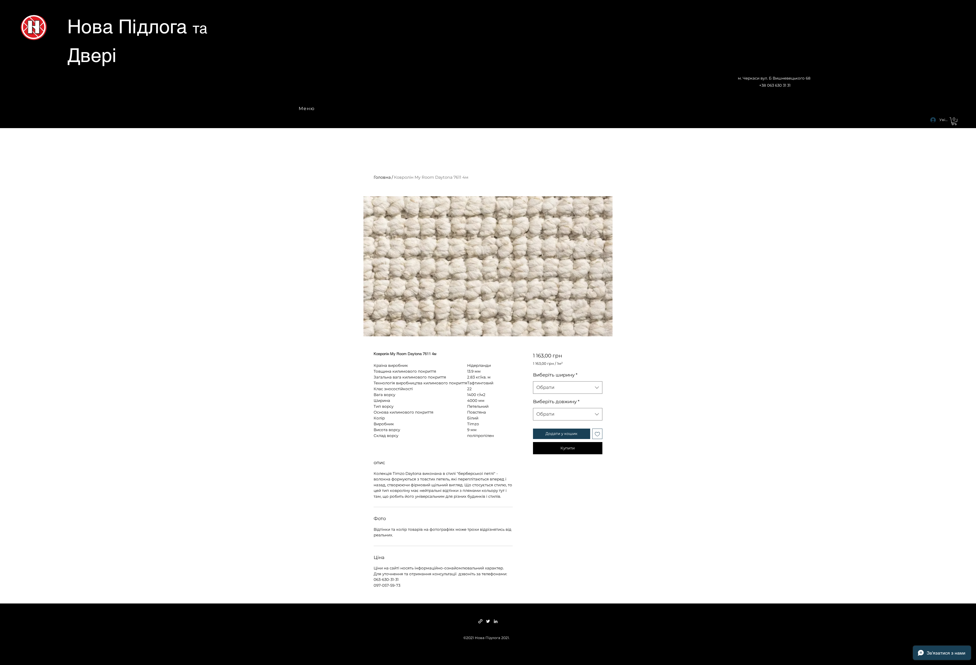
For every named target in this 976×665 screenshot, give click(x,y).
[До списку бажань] (597, 434)
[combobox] (567, 387)
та (199, 28)
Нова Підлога (129, 26)
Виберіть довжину (556, 401)
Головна (382, 177)
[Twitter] (488, 621)
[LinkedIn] (495, 621)
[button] (954, 121)
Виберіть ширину (555, 375)
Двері (91, 55)
